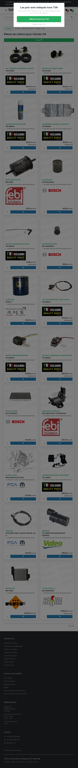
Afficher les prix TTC (39, 24)
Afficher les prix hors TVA (39, 19)
